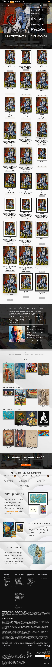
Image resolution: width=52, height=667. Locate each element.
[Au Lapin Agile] (43, 368)
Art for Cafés (29, 584)
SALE (48, 4)
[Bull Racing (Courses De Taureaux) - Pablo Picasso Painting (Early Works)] (31, 393)
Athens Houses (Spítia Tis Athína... (8, 397)
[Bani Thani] (31, 418)
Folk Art (5, 583)
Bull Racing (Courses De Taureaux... (32, 399)
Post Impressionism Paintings (9, 586)
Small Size (10, 65)
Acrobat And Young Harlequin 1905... (8, 384)
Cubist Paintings (11, 354)
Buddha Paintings (18, 578)
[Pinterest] (49, 658)
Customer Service (30, 659)
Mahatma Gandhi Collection (19, 584)
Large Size (42, 90)
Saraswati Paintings (18, 583)
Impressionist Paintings (7, 578)
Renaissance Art (6, 587)
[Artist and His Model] (31, 367)
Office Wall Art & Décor (28, 354)
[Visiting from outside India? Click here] (27, 611)
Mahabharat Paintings (18, 593)
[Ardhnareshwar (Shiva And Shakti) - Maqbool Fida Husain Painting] (31, 438)
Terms (28, 654)
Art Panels (17, 576)
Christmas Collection (18, 598)
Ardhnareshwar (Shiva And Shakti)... (32, 448)
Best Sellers (41, 5)
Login (16, 1)
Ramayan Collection (18, 599)
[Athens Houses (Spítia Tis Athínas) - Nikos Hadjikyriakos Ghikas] (8, 392)
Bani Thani (32, 426)
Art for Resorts (29, 583)
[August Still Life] (20, 418)
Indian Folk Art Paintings (19, 597)
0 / (44, 1)
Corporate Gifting (41, 577)
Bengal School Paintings (19, 587)
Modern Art (5, 582)
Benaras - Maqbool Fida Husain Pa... (44, 437)
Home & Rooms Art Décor (17, 5)
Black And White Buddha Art (44, 426)
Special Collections (10, 5)
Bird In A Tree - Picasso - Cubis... (20, 406)
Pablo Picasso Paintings (39, 354)
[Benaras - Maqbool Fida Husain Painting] (43, 433)
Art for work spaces (30, 585)
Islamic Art (5, 579)
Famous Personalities (18, 602)
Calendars (45, 4)
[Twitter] (44, 658)
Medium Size (26, 89)
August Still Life (20, 425)
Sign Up (18, 1)
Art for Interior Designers (42, 578)
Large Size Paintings (32, 5)
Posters (28, 4)
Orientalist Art (6, 584)
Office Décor (40, 576)
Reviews (28, 652)
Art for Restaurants (30, 582)
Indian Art (5, 580)
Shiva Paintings (17, 579)
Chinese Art (17, 590)
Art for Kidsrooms (30, 580)
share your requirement (12, 511)
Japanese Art (17, 586)
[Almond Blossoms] (8, 415)
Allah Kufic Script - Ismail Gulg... (20, 448)
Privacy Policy (29, 656)
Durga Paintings (17, 605)
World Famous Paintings (19, 591)
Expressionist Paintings (7, 577)
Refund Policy (29, 653)
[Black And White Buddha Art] (43, 418)
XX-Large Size (26, 266)
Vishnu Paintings (18, 580)
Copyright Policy (29, 655)
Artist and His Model (32, 373)
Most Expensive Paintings (19, 596)
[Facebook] (46, 658)
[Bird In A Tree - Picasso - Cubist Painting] (20, 397)
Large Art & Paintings (18, 601)
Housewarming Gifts (19, 354)
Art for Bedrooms (30, 578)
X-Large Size (10, 265)
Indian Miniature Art (7, 581)
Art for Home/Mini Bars (31, 581)
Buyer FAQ (28, 651)
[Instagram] (47, 658)
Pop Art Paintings (6, 585)
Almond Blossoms (8, 420)
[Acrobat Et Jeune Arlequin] (20, 371)
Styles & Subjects (3, 5)
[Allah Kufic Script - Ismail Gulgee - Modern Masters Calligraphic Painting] (20, 438)
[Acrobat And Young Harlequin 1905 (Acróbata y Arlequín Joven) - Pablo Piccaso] (8, 373)
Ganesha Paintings (18, 581)
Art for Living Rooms (30, 577)
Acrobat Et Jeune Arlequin (20, 379)
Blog (37, 4)
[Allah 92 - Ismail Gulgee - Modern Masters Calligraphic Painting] (8, 437)
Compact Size (10, 88)
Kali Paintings (17, 606)
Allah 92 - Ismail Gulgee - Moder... (8, 447)
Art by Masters (23, 5)
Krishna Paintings (18, 577)
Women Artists (17, 592)
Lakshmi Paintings (18, 582)
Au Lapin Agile (43, 375)
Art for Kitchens (29, 579)
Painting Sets (17, 600)
